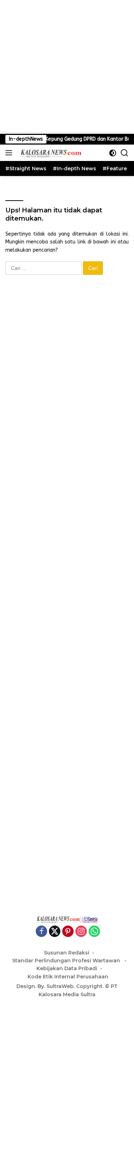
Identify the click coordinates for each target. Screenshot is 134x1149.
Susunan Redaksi (66, 952)
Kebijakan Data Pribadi (66, 968)
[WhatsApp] (94, 932)
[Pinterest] (68, 932)
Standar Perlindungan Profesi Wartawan (66, 960)
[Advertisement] (67, 67)
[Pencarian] (124, 153)
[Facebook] (41, 932)
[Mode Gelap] (113, 153)
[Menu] (10, 153)
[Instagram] (81, 932)
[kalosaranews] (49, 153)
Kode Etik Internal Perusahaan (68, 976)
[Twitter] (54, 932)
